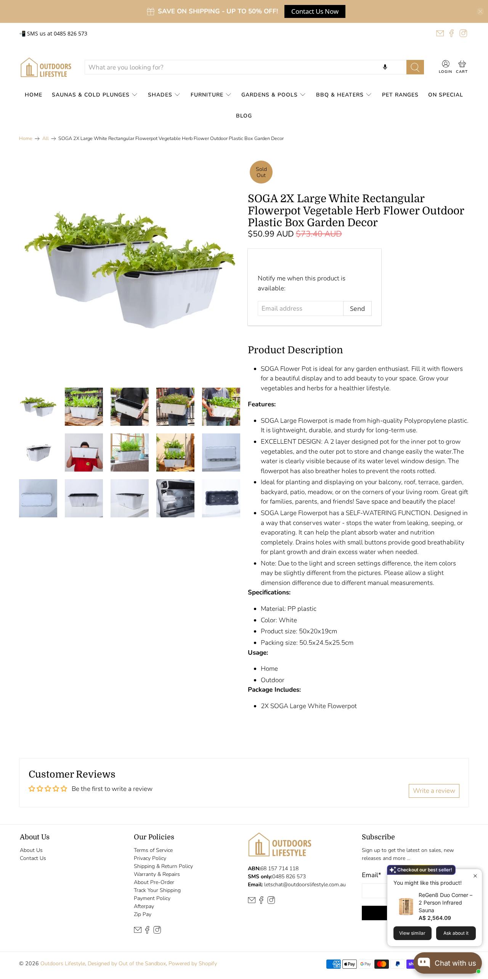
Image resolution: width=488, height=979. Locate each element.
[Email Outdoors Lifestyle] (440, 33)
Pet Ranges (400, 94)
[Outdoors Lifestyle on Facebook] (451, 33)
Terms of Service (153, 850)
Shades (160, 94)
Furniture (207, 94)
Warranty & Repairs (157, 874)
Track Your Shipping (157, 890)
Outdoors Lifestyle (62, 963)
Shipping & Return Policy (163, 866)
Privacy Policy (150, 858)
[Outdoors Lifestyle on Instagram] (463, 33)
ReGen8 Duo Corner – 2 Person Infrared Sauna (445, 902)
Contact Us (33, 858)
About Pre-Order (154, 882)
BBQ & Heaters (340, 94)
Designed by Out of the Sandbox (127, 963)
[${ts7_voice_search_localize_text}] (385, 67)
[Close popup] (475, 875)
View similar (412, 933)
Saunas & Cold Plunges (91, 94)
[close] (480, 11)
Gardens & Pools (269, 94)
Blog (244, 115)
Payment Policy (152, 898)
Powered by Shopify (193, 963)
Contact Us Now (315, 11)
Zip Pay (142, 914)
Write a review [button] (434, 790)
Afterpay (144, 906)
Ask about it (456, 933)
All (45, 138)
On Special (445, 94)
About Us (31, 850)
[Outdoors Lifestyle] (46, 67)
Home (33, 94)
